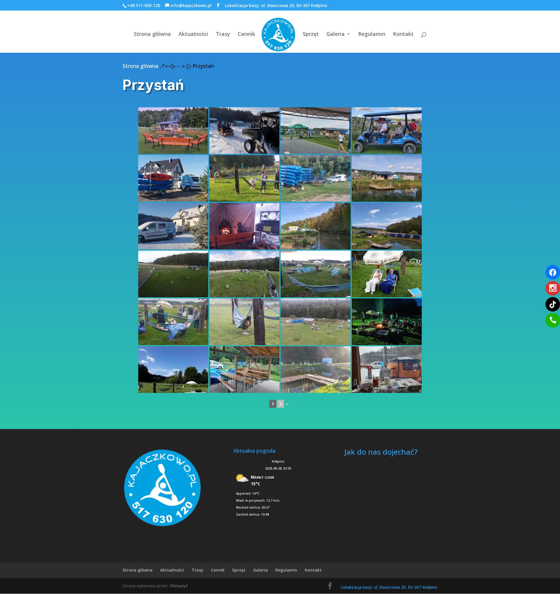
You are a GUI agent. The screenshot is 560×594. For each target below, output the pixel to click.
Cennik (246, 34)
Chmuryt (179, 585)
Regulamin (371, 34)
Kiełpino (278, 461)
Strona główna (152, 34)
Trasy (223, 34)
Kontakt (403, 34)
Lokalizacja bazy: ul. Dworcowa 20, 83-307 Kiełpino (276, 5)
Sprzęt (311, 34)
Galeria (335, 34)
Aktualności (193, 34)
